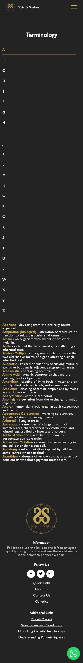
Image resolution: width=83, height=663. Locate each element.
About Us (41, 589)
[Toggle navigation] (74, 7)
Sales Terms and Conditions (41, 625)
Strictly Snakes (28, 7)
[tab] (39, 49)
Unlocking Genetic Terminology (41, 631)
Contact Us (41, 595)
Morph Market (41, 619)
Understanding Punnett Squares (41, 637)
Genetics (41, 601)
